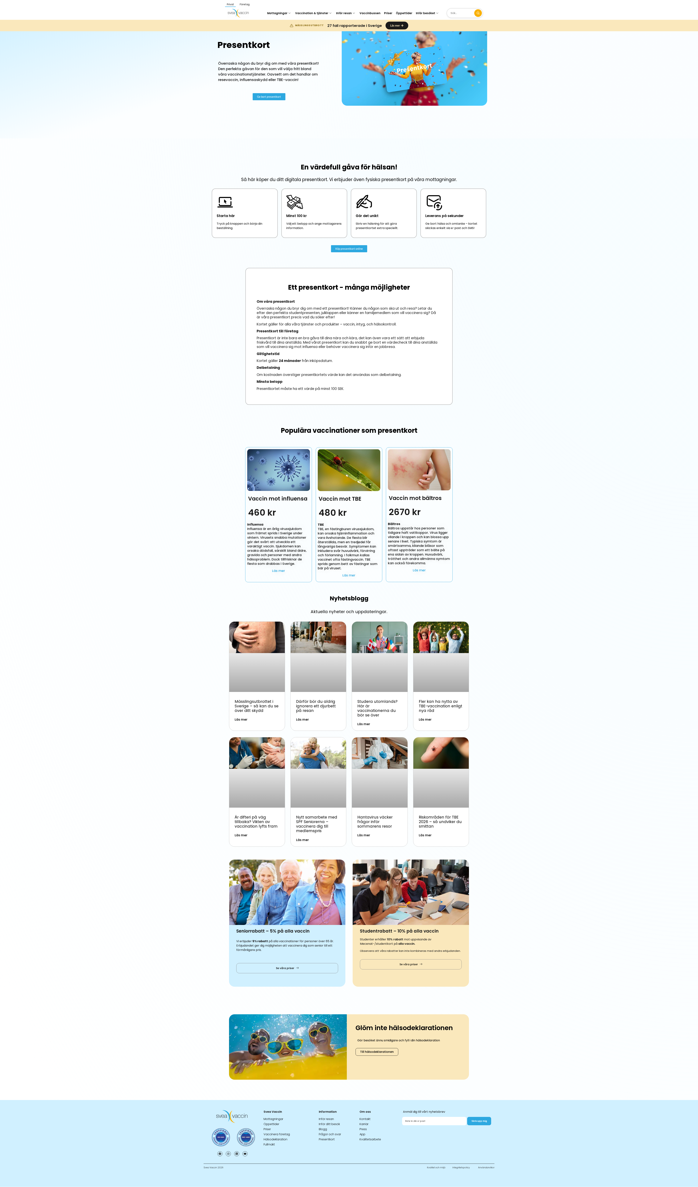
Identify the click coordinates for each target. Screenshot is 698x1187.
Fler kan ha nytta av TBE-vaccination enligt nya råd (440, 706)
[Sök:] (465, 13)
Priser (388, 13)
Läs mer (278, 570)
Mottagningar (277, 13)
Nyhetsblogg (349, 598)
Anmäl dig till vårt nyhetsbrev (424, 1112)
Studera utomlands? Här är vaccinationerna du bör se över (377, 708)
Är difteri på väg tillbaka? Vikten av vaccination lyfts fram (257, 822)
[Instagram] (228, 1153)
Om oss (365, 1112)
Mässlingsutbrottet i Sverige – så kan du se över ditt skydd (256, 706)
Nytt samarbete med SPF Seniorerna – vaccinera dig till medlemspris (316, 824)
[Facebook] (219, 1153)
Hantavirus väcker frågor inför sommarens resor (375, 822)
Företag (245, 4)
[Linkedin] (236, 1153)
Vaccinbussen (370, 13)
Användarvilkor (486, 1167)
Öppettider (404, 13)
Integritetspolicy (461, 1167)
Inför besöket (425, 13)
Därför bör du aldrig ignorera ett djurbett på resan (316, 706)
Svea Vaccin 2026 (213, 1167)
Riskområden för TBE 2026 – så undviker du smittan (440, 822)
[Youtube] (245, 1153)
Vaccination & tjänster (311, 13)
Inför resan (344, 13)
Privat (230, 4)
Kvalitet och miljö (436, 1167)
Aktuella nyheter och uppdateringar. (349, 612)
